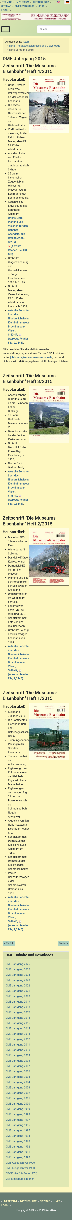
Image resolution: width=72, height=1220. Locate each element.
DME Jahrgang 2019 (18, 1001)
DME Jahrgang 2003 (18, 1087)
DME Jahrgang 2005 (18, 1076)
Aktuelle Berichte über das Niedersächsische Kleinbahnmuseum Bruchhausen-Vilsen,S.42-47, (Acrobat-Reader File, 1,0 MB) (19, 662)
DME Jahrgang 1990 (18, 1157)
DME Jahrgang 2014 (18, 1028)
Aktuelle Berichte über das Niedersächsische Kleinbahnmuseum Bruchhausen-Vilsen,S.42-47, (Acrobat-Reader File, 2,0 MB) (19, 326)
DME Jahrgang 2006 (18, 1071)
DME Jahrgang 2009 (18, 1055)
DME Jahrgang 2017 (18, 1012)
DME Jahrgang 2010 (18, 1050)
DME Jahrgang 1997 (18, 1119)
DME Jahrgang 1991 (18, 1152)
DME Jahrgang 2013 (18, 1033)
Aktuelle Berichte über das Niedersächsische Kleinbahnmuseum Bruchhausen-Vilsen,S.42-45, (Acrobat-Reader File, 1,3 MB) (19, 913)
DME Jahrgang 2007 (18, 1066)
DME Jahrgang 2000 (18, 1103)
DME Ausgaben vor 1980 (20, 1168)
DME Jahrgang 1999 (18, 1109)
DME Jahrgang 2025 (18, 969)
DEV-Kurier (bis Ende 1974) (21, 1173)
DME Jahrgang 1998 (18, 1114)
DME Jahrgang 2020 (18, 996)
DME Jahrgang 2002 (18, 1093)
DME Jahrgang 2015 (18, 1023)
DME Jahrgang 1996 (18, 1125)
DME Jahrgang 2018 (18, 1007)
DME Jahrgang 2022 (18, 985)
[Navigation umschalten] (5, 29)
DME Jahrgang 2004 (18, 1082)
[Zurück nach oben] (66, 1213)
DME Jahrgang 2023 (18, 980)
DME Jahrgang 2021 (18, 991)
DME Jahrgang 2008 (18, 1060)
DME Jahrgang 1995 (18, 1130)
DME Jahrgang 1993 (18, 1141)
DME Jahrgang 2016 (18, 1017)
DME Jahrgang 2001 (18, 1098)
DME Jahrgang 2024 (18, 974)
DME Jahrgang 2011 (18, 1044)
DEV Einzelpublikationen (20, 1178)
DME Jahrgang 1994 (18, 1135)
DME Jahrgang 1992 (18, 1146)
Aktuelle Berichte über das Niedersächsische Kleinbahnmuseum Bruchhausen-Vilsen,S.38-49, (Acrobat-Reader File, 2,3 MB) (19, 487)
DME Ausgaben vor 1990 (20, 1162)
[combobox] (54, 29)
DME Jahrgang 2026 (18, 964)
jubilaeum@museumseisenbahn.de (31, 357)
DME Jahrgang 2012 (18, 1039)
